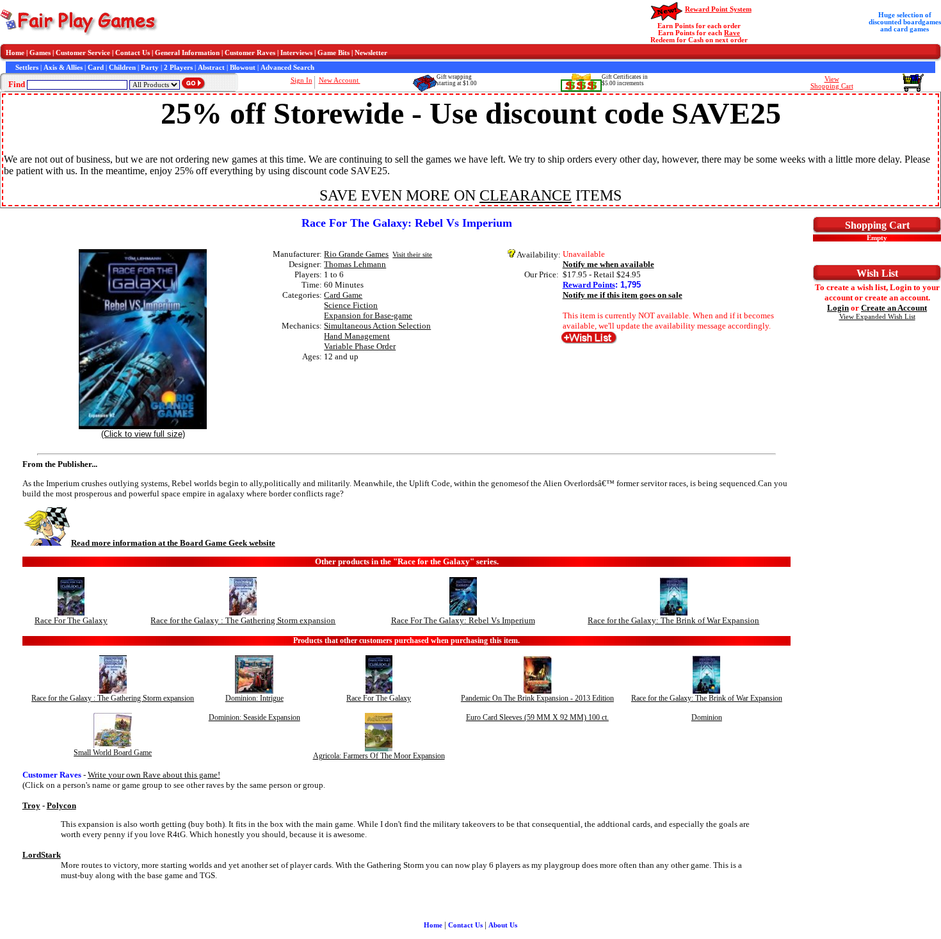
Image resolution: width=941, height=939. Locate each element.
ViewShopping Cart (831, 83)
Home (15, 52)
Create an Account (894, 308)
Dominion (706, 717)
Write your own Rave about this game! (154, 775)
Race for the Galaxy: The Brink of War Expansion (673, 620)
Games (40, 52)
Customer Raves (250, 52)
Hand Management (357, 336)
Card (96, 67)
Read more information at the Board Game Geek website (173, 543)
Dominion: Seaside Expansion (254, 717)
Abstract (211, 67)
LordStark (41, 855)
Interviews (296, 52)
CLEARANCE (525, 195)
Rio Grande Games (356, 254)
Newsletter (371, 52)
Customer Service (83, 52)
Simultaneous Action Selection (377, 326)
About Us (502, 925)
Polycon (61, 805)
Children (122, 67)
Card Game (343, 295)
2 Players (178, 67)
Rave (732, 33)
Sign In (301, 80)
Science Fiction (351, 305)
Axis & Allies (63, 67)
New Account (339, 80)
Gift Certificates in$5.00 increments (625, 80)
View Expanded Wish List (877, 316)
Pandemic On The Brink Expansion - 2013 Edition (537, 698)
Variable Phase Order (360, 346)
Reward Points (589, 285)
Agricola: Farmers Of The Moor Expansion (379, 755)
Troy (31, 805)
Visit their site (412, 254)
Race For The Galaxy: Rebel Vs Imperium (463, 620)
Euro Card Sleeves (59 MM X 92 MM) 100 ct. (537, 717)
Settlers (26, 67)
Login (838, 308)
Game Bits (334, 52)
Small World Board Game (113, 752)
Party (150, 67)
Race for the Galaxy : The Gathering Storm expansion (242, 620)
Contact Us (132, 52)
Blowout (242, 67)
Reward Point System (718, 9)
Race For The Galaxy (71, 620)
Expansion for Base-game (368, 315)
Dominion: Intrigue (254, 698)
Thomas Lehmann (355, 264)
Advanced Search (287, 67)
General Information (187, 52)
